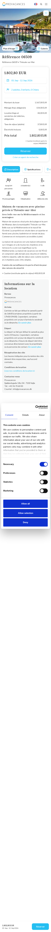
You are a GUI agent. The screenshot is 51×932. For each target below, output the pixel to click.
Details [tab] (25, 415)
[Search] (41, 4)
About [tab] (41, 415)
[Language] (35, 4)
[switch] (44, 473)
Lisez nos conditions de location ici (19, 371)
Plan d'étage (9, 48)
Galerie (44, 48)
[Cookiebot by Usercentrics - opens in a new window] (36, 407)
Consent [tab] (9, 415)
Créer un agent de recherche (25, 157)
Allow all (25, 503)
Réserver (40, 926)
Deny (25, 522)
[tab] (11, 169)
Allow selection (25, 513)
